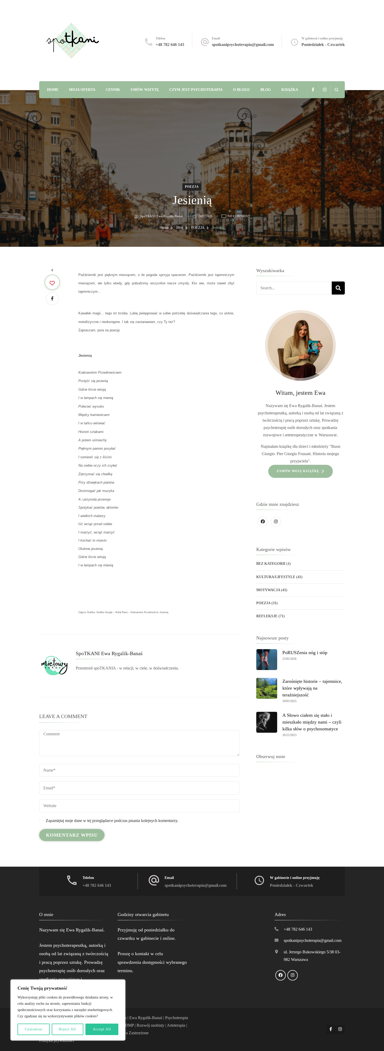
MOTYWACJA (268, 590)
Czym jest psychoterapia (196, 90)
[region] (67, 1010)
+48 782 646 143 (170, 44)
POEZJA (192, 187)
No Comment (239, 216)
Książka (289, 90)
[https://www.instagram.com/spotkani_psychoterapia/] (276, 521)
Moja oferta (82, 90)
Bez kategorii (270, 564)
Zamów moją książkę (298, 471)
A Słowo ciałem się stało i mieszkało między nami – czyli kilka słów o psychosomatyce (311, 722)
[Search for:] (294, 288)
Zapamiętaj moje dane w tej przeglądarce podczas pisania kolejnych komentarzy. (112, 820)
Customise (33, 1029)
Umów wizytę (145, 90)
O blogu (241, 90)
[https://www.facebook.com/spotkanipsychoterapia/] (263, 521)
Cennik (113, 90)
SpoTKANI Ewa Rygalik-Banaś (161, 216)
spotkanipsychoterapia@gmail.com (243, 44)
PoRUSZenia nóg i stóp (304, 652)
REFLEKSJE (266, 616)
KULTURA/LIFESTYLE (275, 577)
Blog (265, 90)
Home (53, 90)
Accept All (102, 1029)
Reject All (67, 1029)
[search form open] (336, 90)
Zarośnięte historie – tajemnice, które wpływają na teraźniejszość (312, 688)
